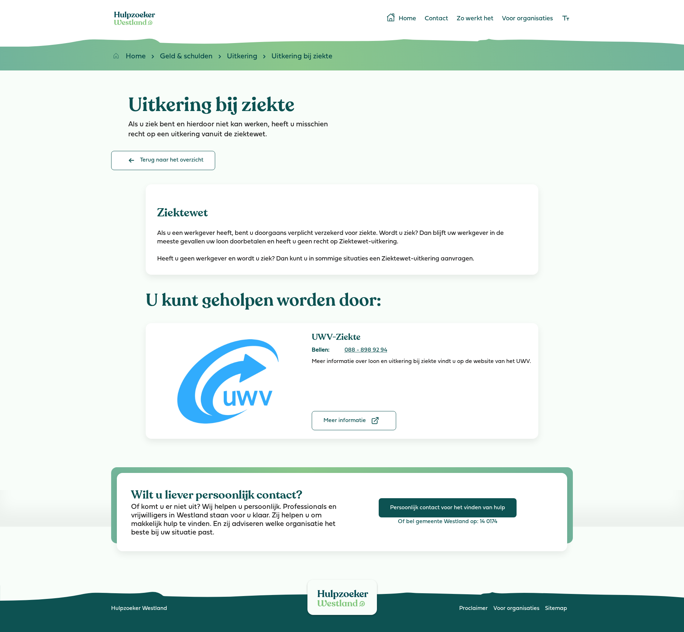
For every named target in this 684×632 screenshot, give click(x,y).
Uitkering (242, 56)
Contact (436, 19)
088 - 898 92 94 (365, 350)
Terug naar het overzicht (171, 160)
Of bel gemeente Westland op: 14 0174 (447, 521)
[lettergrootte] (565, 19)
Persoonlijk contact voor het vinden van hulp (447, 507)
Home (407, 19)
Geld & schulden (186, 56)
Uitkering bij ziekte (301, 56)
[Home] (134, 26)
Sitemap (556, 608)
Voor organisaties (527, 19)
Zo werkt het (475, 19)
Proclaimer (473, 608)
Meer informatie (344, 420)
